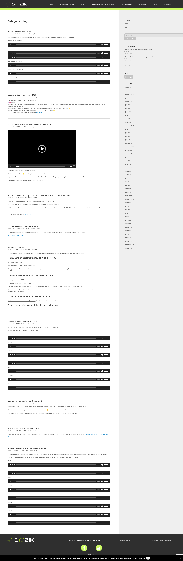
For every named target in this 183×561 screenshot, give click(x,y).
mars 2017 (128, 216)
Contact (155, 4)
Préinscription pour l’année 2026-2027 (103, 4)
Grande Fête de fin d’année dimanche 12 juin (27, 400)
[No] (181, 558)
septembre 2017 (129, 203)
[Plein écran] (74, 166)
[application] (59, 45)
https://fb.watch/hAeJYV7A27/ (16, 235)
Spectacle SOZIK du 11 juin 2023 (22, 94)
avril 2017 (128, 213)
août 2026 (128, 87)
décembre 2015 (129, 244)
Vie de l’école (142, 4)
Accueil (51, 4)
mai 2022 (127, 136)
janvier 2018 (128, 196)
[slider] (106, 44)
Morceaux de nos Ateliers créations (23, 321)
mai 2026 (127, 91)
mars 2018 (128, 192)
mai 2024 (127, 108)
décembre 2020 (129, 147)
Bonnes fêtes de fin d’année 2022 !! (23, 226)
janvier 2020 (128, 150)
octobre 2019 (128, 154)
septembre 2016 (129, 230)
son (126, 27)
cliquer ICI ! (27, 214)
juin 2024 (127, 105)
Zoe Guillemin (25, 34)
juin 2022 (127, 133)
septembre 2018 (129, 171)
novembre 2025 (129, 94)
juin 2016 (127, 234)
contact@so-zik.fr (125, 540)
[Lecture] (10, 45)
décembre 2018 (129, 168)
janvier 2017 (128, 220)
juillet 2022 (128, 129)
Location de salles (126, 4)
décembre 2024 (129, 101)
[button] (42, 149)
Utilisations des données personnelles (161, 540)
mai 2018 (127, 185)
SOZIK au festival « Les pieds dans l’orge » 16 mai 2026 (138, 58)
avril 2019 (128, 164)
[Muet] (102, 45)
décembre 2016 (129, 223)
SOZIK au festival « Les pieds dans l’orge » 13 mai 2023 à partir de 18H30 (39, 195)
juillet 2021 (128, 140)
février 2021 (128, 143)
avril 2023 (128, 122)
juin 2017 (127, 206)
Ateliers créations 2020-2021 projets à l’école (27, 448)
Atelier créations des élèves (19, 31)
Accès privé (167, 4)
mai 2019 (127, 161)
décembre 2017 (129, 199)
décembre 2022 (129, 126)
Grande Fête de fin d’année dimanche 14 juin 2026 (138, 64)
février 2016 (128, 241)
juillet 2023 (128, 115)
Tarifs (82, 4)
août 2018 (128, 175)
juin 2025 (127, 98)
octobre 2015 (128, 248)
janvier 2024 (128, 112)
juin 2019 (127, 157)
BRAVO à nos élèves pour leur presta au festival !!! (29, 124)
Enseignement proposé (67, 4)
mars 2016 (128, 237)
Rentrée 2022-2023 (16, 247)
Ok (148, 558)
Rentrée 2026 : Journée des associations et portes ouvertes (138, 50)
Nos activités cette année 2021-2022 (23, 428)
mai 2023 (127, 119)
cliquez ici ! (39, 112)
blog (35, 34)
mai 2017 (127, 210)
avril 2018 (128, 189)
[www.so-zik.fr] (16, 5)
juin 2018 (127, 182)
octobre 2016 (128, 227)
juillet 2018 (128, 178)
